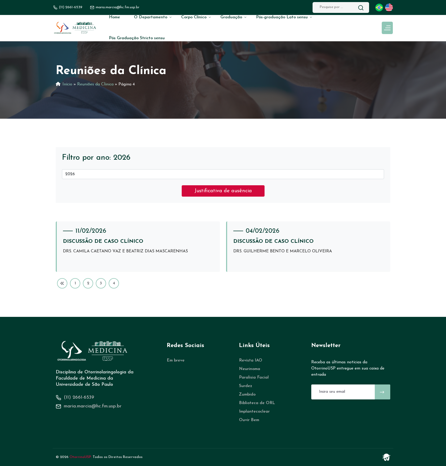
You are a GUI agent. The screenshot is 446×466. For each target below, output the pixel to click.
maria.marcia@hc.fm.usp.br (93, 406)
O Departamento (150, 17)
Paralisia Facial (254, 377)
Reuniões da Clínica (95, 84)
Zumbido (247, 394)
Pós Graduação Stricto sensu (137, 38)
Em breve (176, 360)
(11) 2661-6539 (70, 7)
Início (67, 84)
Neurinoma (249, 369)
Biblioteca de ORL (257, 403)
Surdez (245, 386)
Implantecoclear (254, 411)
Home (114, 17)
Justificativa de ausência (223, 191)
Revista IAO (250, 360)
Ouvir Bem (249, 420)
